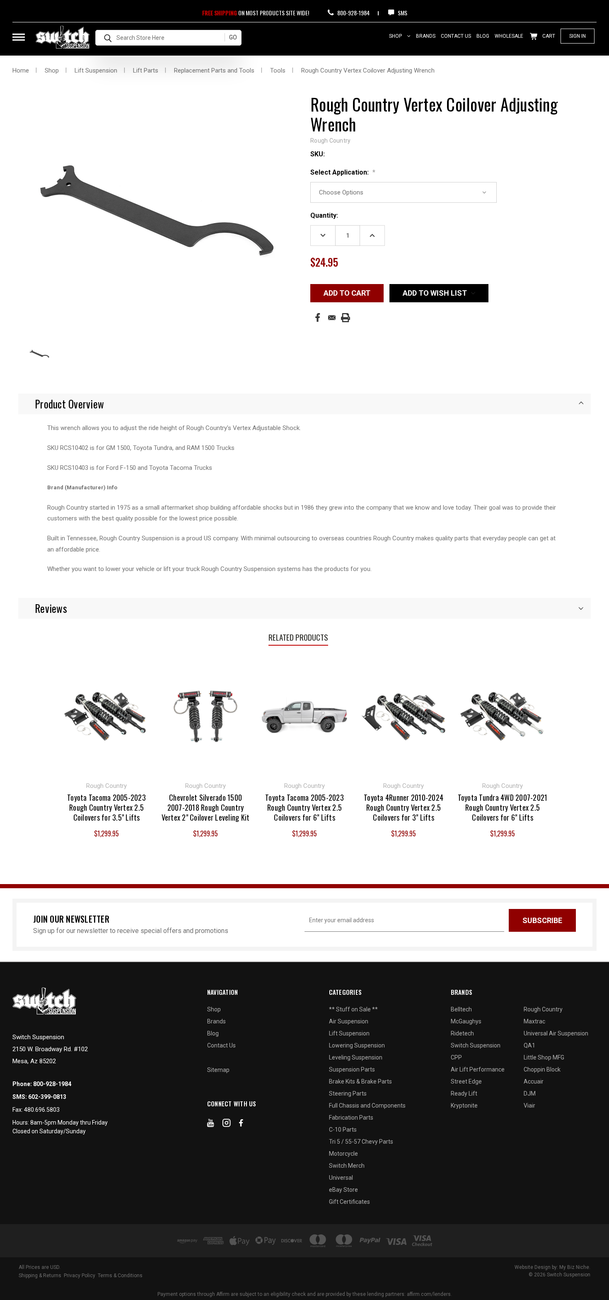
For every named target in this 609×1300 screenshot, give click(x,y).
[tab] (304, 404)
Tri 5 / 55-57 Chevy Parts (361, 1141)
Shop (396, 36)
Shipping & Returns (40, 1275)
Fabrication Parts (351, 1117)
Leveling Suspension (355, 1057)
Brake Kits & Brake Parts (360, 1081)
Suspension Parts (352, 1069)
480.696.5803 (42, 1109)
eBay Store (343, 1189)
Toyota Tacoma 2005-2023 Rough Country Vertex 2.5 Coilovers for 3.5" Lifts (106, 807)
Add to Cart (106, 715)
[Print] (345, 317)
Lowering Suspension (357, 1045)
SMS (401, 12)
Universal (341, 1177)
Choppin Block (542, 1069)
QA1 (529, 1045)
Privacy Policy (79, 1275)
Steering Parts (348, 1093)
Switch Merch (347, 1165)
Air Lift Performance (478, 1069)
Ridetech (462, 1033)
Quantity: (324, 215)
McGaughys (466, 1021)
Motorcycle (343, 1153)
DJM (530, 1093)
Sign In (577, 36)
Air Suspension (348, 1021)
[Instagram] (226, 1124)
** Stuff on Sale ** (353, 1009)
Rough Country (543, 1009)
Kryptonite (464, 1105)
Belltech (461, 1009)
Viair (529, 1105)
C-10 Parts (343, 1129)
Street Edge (466, 1081)
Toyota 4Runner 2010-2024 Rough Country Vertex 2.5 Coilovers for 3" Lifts (403, 807)
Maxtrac (534, 1021)
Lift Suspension (349, 1033)
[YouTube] (210, 1124)
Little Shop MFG (544, 1057)
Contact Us (456, 36)
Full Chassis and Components (367, 1105)
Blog (482, 36)
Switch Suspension (475, 1045)
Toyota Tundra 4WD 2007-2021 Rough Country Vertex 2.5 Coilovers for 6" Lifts (503, 807)
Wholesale (509, 36)
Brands (425, 36)
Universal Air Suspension (556, 1033)
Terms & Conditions (120, 1275)
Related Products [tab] (298, 637)
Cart (548, 36)
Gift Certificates (349, 1201)
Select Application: (342, 172)
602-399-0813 (47, 1096)
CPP (456, 1057)
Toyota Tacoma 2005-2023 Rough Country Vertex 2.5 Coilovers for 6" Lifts (304, 807)
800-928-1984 (353, 12)
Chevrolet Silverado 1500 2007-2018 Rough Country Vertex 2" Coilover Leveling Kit (206, 807)
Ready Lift (464, 1093)
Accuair (534, 1081)
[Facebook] (317, 317)
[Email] (332, 317)
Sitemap (218, 1070)
